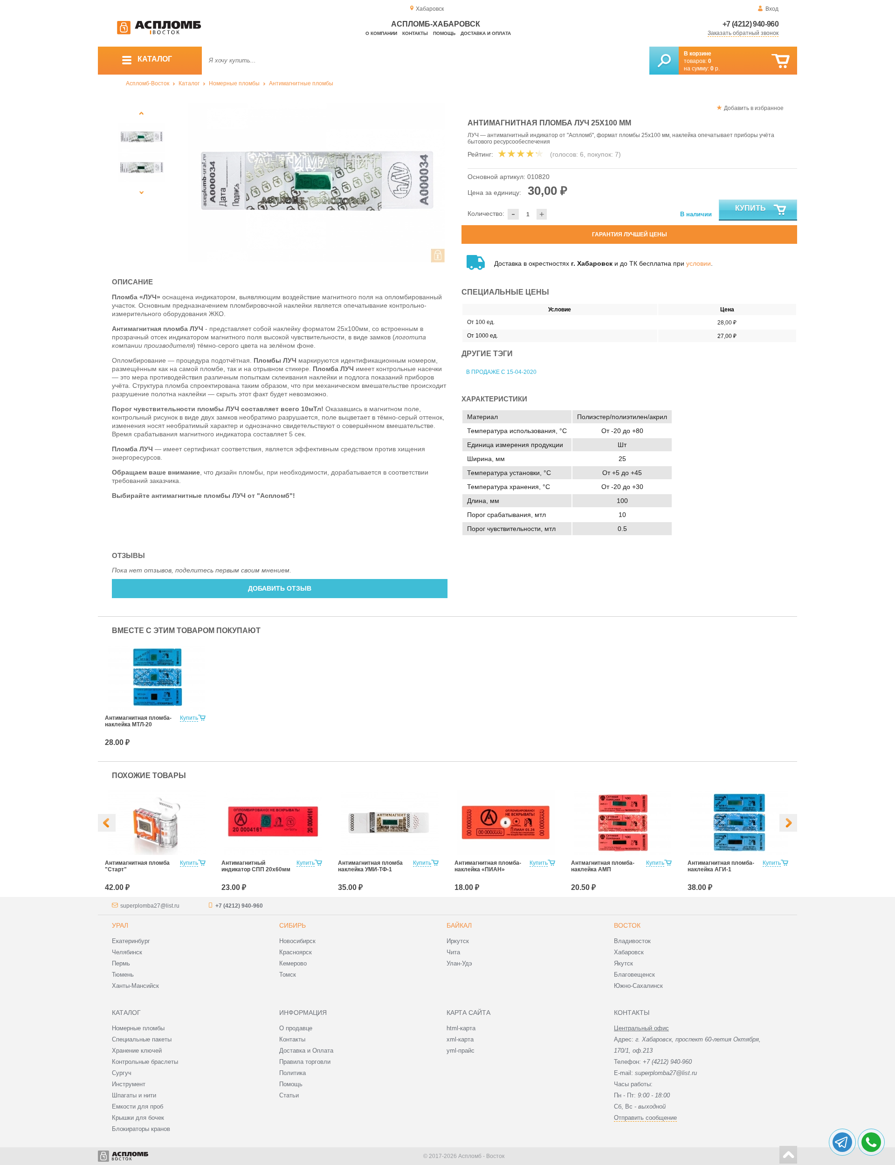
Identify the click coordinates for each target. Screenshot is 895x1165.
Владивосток (632, 941)
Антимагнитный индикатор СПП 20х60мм (255, 866)
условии (698, 263)
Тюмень (123, 974)
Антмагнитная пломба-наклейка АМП (602, 866)
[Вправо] (788, 823)
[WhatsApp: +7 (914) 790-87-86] (871, 1142)
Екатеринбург (131, 941)
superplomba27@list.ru (149, 906)
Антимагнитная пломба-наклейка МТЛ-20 (138, 721)
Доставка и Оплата (306, 1050)
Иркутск (458, 941)
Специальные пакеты (142, 1039)
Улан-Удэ (459, 963)
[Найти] (664, 61)
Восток (627, 925)
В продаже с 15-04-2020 (501, 372)
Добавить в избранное (754, 108)
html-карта (461, 1028)
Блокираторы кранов (141, 1128)
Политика (292, 1072)
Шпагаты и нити (134, 1095)
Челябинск (127, 952)
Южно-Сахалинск (638, 985)
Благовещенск (634, 974)
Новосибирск (297, 941)
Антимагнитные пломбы (301, 83)
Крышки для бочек (138, 1117)
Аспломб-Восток (147, 83)
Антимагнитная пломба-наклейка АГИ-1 (721, 866)
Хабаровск (629, 952)
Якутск (623, 963)
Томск (287, 974)
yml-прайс (461, 1050)
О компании (381, 33)
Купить (750, 208)
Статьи (289, 1095)
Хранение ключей (137, 1050)
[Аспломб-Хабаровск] (159, 32)
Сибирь (292, 925)
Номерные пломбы (234, 83)
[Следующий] (142, 192)
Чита (453, 952)
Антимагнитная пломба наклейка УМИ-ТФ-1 (370, 866)
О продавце (295, 1028)
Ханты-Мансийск (135, 985)
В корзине (697, 53)
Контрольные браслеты (145, 1061)
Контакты (415, 33)
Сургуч (121, 1072)
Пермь (121, 963)
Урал (120, 925)
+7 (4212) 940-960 (750, 24)
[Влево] (107, 823)
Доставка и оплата (486, 33)
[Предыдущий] (142, 113)
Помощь (444, 33)
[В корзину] (780, 61)
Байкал (459, 925)
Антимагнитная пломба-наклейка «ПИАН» (487, 866)
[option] (317, 182)
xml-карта (460, 1039)
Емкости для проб (137, 1106)
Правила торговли (304, 1061)
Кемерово (293, 963)
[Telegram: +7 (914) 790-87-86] (842, 1142)
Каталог (189, 83)
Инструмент (128, 1084)
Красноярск (295, 952)
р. (715, 68)
